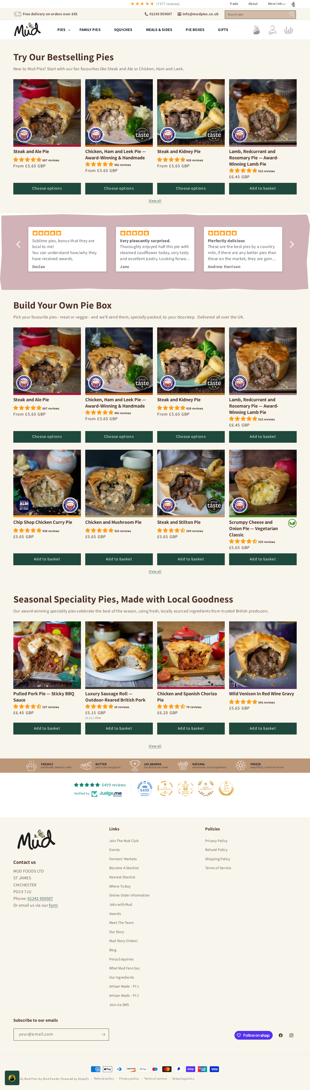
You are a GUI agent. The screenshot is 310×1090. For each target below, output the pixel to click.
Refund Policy (216, 849)
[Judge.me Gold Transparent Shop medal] (165, 788)
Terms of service (155, 1079)
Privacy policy (129, 1079)
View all (155, 201)
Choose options (47, 189)
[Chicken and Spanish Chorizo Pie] (191, 655)
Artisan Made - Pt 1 (124, 986)
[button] (275, 4)
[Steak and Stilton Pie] (191, 483)
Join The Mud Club (124, 840)
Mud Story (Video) (123, 940)
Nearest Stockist (122, 877)
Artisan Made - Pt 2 (124, 995)
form (53, 905)
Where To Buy (120, 886)
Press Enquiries (121, 959)
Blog (112, 950)
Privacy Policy (216, 840)
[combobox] (260, 14)
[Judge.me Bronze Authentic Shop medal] (206, 788)
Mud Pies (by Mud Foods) (42, 1079)
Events (114, 849)
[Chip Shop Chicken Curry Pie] (47, 483)
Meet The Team (121, 922)
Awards (115, 913)
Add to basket (263, 189)
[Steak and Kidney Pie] (191, 113)
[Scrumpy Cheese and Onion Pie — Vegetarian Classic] (263, 483)
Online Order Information (129, 895)
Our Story (116, 932)
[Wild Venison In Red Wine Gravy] (263, 655)
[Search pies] (292, 14)
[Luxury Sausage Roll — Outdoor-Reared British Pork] (119, 655)
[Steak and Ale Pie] (47, 113)
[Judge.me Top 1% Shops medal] (226, 788)
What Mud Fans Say (124, 968)
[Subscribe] (103, 1034)
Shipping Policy (217, 859)
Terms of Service (218, 868)
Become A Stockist (124, 868)
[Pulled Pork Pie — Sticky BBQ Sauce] (47, 655)
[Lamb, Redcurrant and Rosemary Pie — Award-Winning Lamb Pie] (263, 113)
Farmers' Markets (123, 859)
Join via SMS (119, 1004)
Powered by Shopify (75, 1079)
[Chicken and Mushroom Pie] (119, 483)
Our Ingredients (121, 977)
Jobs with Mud (120, 904)
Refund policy (104, 1079)
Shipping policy (183, 1079)
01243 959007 (40, 899)
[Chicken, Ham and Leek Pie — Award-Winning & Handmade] (119, 113)
